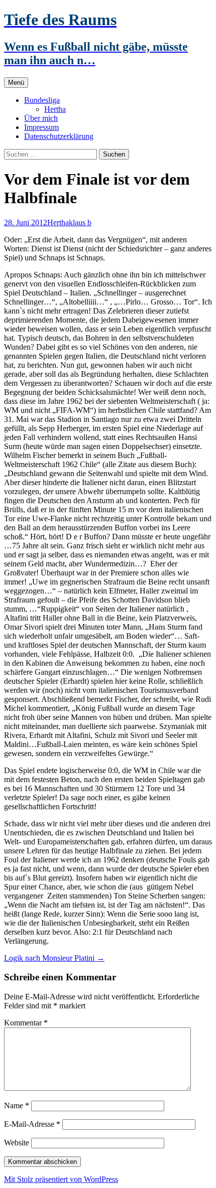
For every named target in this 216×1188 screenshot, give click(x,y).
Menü (16, 82)
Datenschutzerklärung (58, 136)
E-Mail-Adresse (32, 1124)
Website (16, 1142)
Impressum (41, 127)
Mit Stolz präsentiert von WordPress (61, 1179)
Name (16, 1105)
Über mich (41, 118)
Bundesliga (42, 100)
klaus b (80, 222)
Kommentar (26, 1022)
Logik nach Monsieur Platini (54, 958)
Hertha (55, 109)
